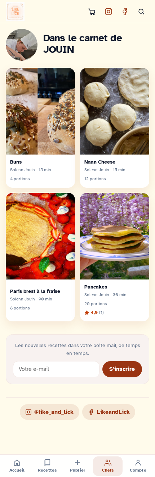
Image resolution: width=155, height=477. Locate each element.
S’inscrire (122, 369)
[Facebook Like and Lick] (125, 11)
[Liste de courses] (92, 11)
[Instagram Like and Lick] (108, 11)
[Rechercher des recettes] (141, 11)
